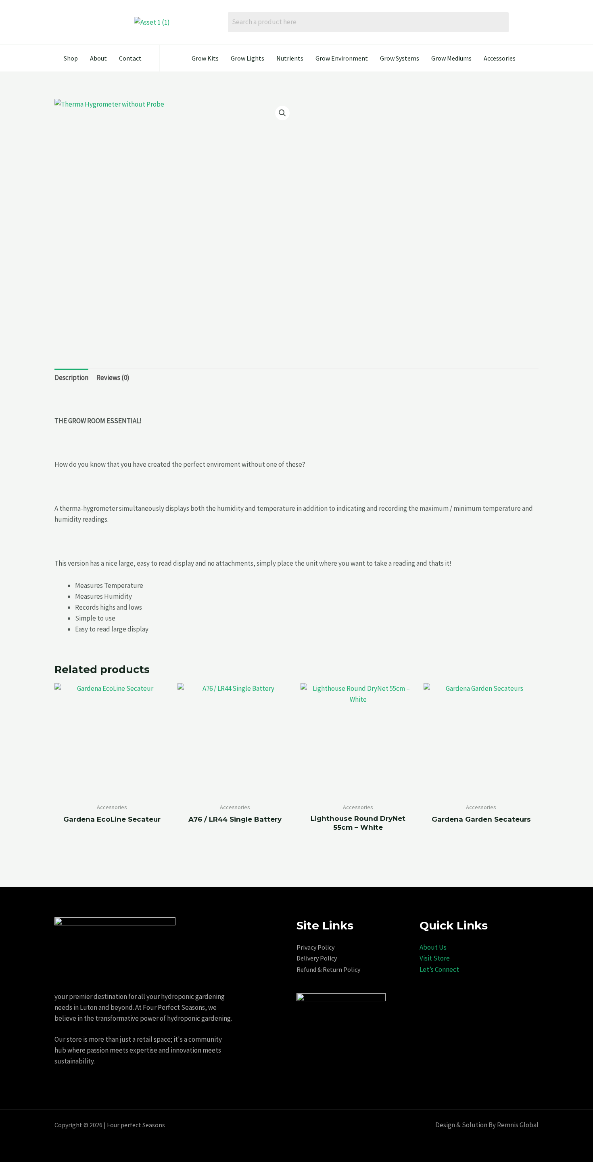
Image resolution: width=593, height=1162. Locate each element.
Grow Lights (247, 58)
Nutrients (289, 58)
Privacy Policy (315, 947)
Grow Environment (341, 58)
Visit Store (435, 958)
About (98, 58)
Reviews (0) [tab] (112, 377)
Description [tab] (71, 377)
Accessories (500, 58)
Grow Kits (205, 58)
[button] (282, 113)
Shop (71, 58)
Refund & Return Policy (328, 969)
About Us (433, 947)
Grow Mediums (451, 58)
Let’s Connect (439, 969)
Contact (130, 58)
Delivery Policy (316, 958)
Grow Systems (399, 58)
